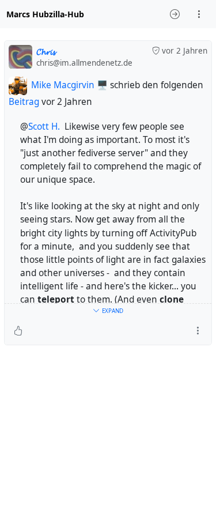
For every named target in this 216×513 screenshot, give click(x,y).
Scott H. (44, 126)
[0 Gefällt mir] (18, 331)
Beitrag (24, 102)
